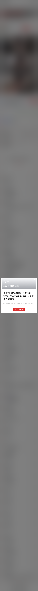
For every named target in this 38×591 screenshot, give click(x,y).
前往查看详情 (19, 309)
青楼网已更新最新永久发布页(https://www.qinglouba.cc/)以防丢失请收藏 (18, 296)
